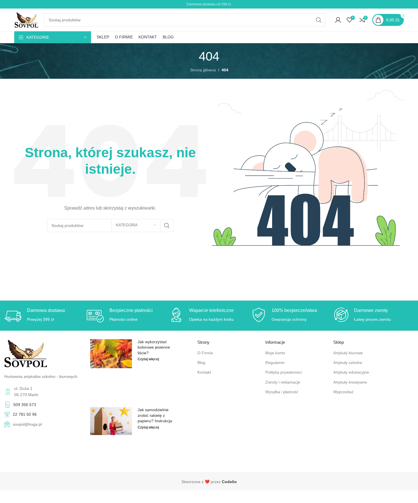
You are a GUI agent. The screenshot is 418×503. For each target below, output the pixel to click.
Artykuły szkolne (347, 362)
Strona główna (203, 70)
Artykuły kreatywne (350, 382)
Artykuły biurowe (348, 353)
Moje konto (275, 353)
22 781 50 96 (25, 414)
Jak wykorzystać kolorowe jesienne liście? (154, 347)
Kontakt (204, 372)
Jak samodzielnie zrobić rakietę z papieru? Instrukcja (155, 415)
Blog (201, 362)
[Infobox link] (209, 482)
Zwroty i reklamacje (282, 382)
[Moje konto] (338, 20)
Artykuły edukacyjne (351, 372)
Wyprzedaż (343, 392)
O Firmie (205, 353)
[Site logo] (26, 19)
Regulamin (275, 362)
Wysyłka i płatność (281, 392)
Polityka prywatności (283, 372)
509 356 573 (24, 404)
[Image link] (25, 353)
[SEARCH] (318, 19)
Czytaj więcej (148, 359)
